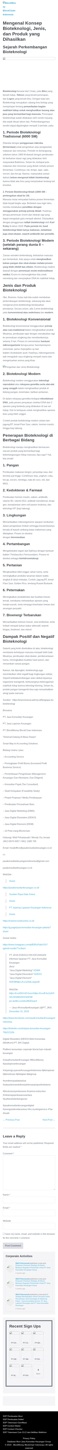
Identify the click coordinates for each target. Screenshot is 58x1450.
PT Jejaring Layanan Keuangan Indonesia (30, 907)
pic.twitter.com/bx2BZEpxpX (23, 1001)
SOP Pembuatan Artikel (13, 1419)
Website (7, 1221)
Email (6, 1208)
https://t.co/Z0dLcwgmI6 (28, 982)
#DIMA (36, 970)
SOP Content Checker (13, 1429)
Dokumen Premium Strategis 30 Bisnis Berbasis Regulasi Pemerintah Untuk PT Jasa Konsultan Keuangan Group (32, 1267)
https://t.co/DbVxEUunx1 (21, 993)
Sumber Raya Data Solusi (22, 894)
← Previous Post (11, 1120)
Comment (8, 1153)
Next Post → (49, 1120)
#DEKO (38, 974)
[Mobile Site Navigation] (54, 9)
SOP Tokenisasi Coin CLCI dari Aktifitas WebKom (25, 1432)
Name (6, 1195)
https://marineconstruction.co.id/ (18, 921)
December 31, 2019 (19, 1011)
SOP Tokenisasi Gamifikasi (15, 1423)
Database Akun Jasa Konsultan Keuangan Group (29, 1442)
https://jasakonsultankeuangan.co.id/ (21, 887)
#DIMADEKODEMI (22, 997)
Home (12, 881)
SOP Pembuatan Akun (13, 1416)
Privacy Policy (29, 1438)
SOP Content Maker (12, 1426)
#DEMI (12, 982)
